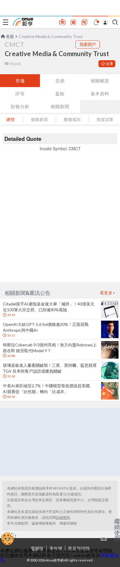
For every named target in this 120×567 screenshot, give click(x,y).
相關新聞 (60, 106)
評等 (20, 93)
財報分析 (20, 106)
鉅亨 (23, 22)
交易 (60, 80)
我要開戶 (88, 44)
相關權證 (100, 80)
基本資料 (100, 93)
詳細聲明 (63, 517)
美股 (10, 36)
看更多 (106, 293)
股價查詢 (72, 119)
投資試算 (105, 119)
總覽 (10, 119)
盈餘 (60, 93)
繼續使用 (117, 530)
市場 (20, 80)
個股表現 (39, 119)
